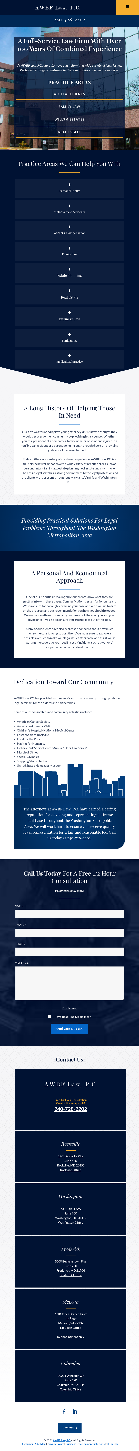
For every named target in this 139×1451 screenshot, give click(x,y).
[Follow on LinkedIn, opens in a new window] (75, 1411)
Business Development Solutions (85, 1443)
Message (22, 962)
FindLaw (113, 1443)
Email (21, 924)
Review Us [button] (69, 1428)
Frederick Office (71, 1275)
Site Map (40, 1443)
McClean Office (70, 1327)
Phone (20, 943)
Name (19, 905)
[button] (127, 6)
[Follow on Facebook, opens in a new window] (64, 1411)
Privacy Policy (55, 1443)
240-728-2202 (69, 19)
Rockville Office (70, 1170)
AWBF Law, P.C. (62, 1440)
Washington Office (70, 1222)
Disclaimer (69, 1008)
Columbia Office (70, 1389)
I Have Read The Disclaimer (72, 1016)
